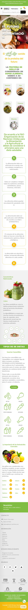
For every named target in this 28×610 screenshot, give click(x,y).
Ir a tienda (14, 387)
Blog (3, 539)
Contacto (4, 541)
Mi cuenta (4, 556)
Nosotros (4, 538)
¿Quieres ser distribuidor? (8, 558)
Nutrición (4, 536)
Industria (4, 534)
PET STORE (5, 545)
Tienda (4, 532)
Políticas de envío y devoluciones (10, 554)
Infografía (4, 543)
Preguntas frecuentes (7, 553)
